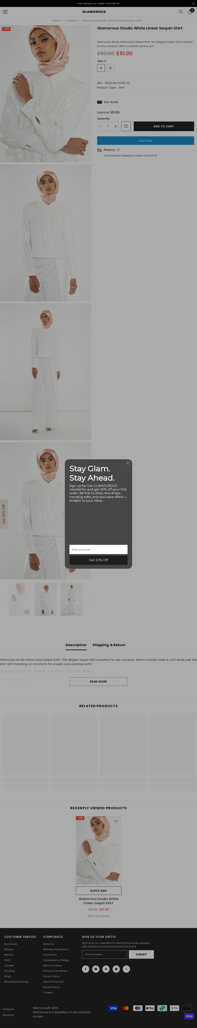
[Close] (128, 463)
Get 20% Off (98, 560)
